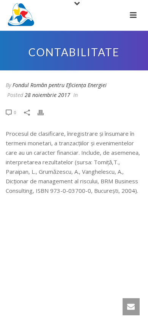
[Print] (44, 112)
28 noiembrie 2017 (47, 95)
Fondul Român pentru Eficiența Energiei (60, 85)
